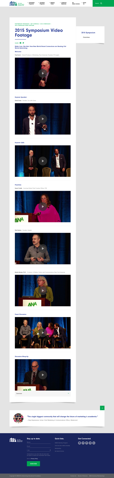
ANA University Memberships (96, 476)
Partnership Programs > (22, 24)
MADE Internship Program (61, 443)
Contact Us (73, 476)
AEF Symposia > (35, 24)
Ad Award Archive (59, 451)
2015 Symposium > (45, 24)
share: (17, 43)
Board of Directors (83, 476)
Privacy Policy (34, 458)
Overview (86, 37)
